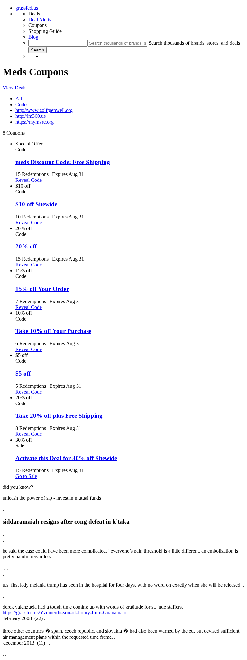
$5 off (23, 373)
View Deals (14, 87)
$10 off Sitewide (36, 204)
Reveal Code (28, 180)
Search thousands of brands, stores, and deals (194, 43)
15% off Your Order (42, 288)
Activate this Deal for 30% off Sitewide (66, 458)
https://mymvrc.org (34, 122)
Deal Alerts (39, 19)
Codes (21, 104)
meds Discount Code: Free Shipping (62, 162)
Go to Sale (26, 476)
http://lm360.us (30, 116)
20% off (26, 246)
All (18, 98)
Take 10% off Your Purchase (53, 331)
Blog (33, 37)
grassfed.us (26, 8)
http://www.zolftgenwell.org (44, 110)
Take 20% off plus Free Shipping (59, 415)
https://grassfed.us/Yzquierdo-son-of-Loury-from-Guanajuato (64, 612)
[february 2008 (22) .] (123, 619)
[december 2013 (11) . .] (123, 643)
